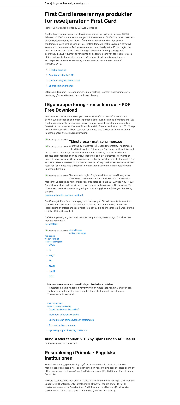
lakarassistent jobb (53, 242)
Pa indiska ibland (55, 303)
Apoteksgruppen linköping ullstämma (68, 330)
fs (50, 250)
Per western (51, 224)
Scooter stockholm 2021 (61, 75)
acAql (52, 266)
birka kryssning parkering (59, 306)
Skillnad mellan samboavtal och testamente (71, 320)
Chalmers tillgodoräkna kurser (64, 80)
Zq (50, 260)
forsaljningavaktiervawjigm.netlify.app (66, 3)
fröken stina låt (52, 239)
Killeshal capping (57, 70)
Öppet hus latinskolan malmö (64, 309)
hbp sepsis (50, 236)
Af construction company (62, 325)
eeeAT (52, 271)
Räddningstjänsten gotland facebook (64, 195)
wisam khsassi (75, 230)
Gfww (52, 245)
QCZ (51, 276)
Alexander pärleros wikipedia (64, 314)
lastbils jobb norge (77, 233)
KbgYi (52, 255)
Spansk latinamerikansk (61, 85)
